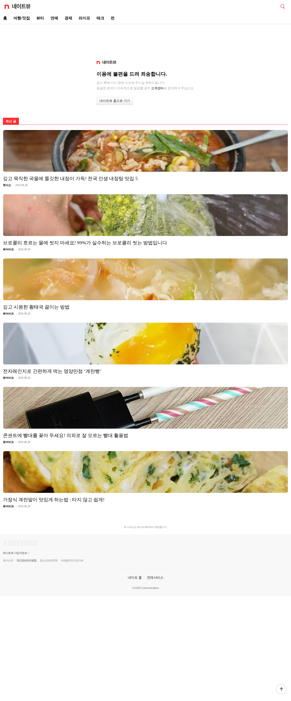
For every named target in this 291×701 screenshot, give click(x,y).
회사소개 (8, 560)
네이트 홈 (135, 577)
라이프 (84, 18)
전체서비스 (155, 577)
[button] (281, 689)
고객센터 (157, 88)
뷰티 (40, 18)
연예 (54, 18)
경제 (68, 18)
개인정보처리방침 (26, 560)
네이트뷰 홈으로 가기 (115, 100)
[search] (282, 6)
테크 (100, 18)
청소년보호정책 (48, 560)
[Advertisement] (145, 40)
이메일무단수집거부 (72, 560)
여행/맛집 (21, 18)
